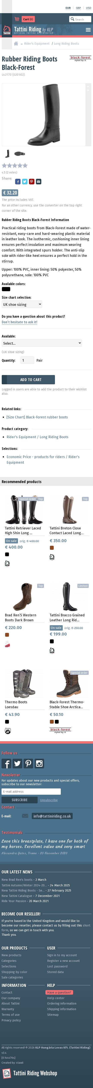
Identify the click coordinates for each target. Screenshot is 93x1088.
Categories (9, 961)
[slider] (15, 165)
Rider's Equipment (37, 44)
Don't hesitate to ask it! (19, 322)
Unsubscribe (49, 800)
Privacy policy (11, 1020)
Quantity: (8, 360)
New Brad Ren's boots (17, 880)
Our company (11, 998)
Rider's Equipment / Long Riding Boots (37, 437)
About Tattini (10, 1003)
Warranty (8, 1009)
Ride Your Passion (14, 901)
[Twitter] (25, 182)
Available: (9, 336)
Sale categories (12, 977)
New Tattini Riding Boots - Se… (23, 890)
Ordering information (61, 1003)
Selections (9, 966)
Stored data (55, 972)
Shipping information (61, 1009)
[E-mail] (39, 182)
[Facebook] (18, 182)
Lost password (57, 966)
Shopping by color (14, 972)
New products (11, 955)
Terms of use (11, 1015)
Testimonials (12, 832)
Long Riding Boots (66, 44)
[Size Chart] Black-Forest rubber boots (37, 417)
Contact (8, 807)
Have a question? (59, 992)
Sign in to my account (62, 955)
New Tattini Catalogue (17, 896)
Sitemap (53, 1015)
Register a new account (63, 961)
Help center (55, 998)
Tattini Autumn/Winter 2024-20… (24, 885)
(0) (28, 19)
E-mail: (6, 816)
